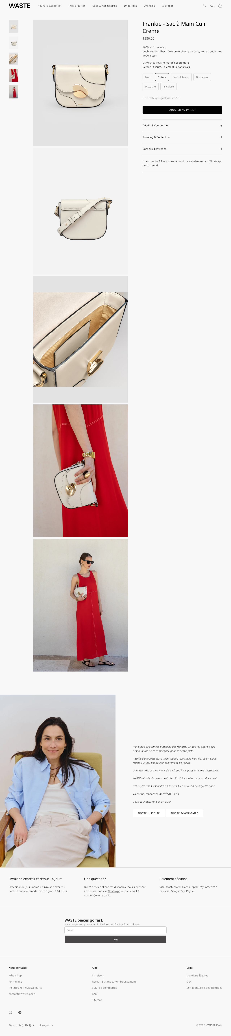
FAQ (94, 994)
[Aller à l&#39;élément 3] (14, 59)
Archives (149, 5)
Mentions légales (197, 975)
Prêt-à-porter (77, 5)
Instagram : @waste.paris (25, 987)
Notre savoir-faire (184, 813)
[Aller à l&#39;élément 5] (14, 92)
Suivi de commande (104, 987)
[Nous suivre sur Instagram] (10, 1012)
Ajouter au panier (182, 109)
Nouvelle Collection (49, 5)
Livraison (97, 975)
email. (155, 165)
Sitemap (97, 1000)
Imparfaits (130, 5)
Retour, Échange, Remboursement (114, 981)
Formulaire (16, 981)
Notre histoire (149, 813)
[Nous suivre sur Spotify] (20, 1012)
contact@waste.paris (97, 895)
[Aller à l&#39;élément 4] (14, 75)
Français (45, 1025)
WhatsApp (216, 161)
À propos (167, 5)
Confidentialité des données (204, 987)
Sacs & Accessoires (105, 5)
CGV (189, 981)
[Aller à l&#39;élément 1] (14, 26)
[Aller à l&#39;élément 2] (14, 42)
